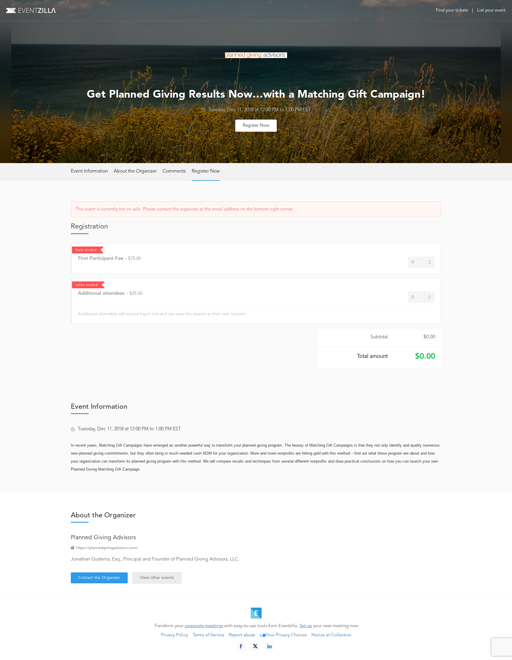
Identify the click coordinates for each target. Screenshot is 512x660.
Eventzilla (31, 10)
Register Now (256, 125)
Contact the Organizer (99, 578)
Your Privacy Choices (286, 635)
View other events (157, 578)
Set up (306, 626)
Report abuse (242, 635)
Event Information (89, 171)
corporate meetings (204, 626)
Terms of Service (208, 635)
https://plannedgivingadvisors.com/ (107, 548)
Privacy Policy (174, 635)
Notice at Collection (331, 635)
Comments (174, 171)
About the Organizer (135, 171)
